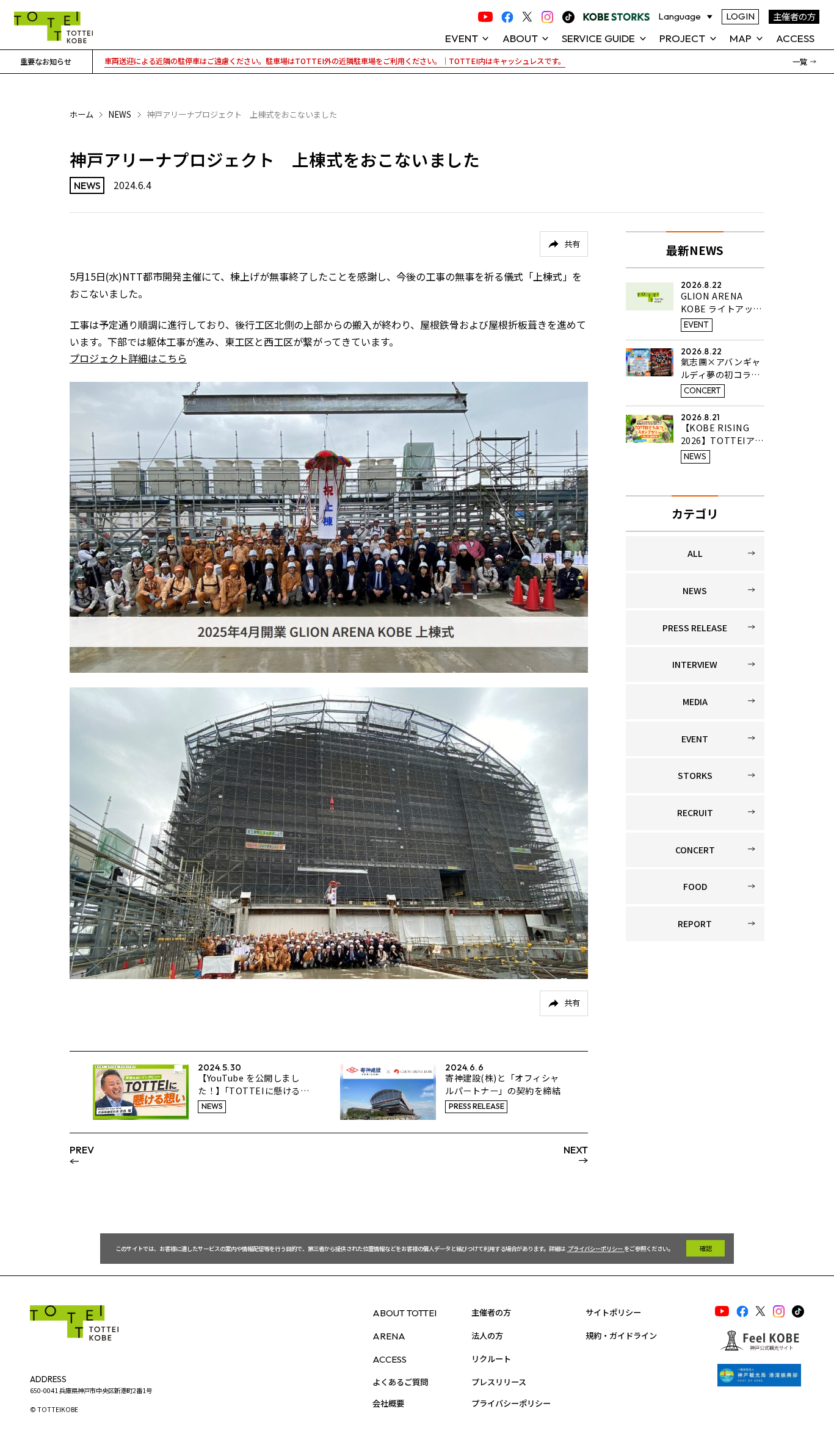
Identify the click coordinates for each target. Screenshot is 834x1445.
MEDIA (695, 701)
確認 (705, 1248)
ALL (695, 553)
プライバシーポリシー (595, 1248)
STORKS (695, 775)
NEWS (119, 114)
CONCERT (695, 850)
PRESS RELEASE (694, 628)
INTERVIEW (694, 664)
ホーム (81, 114)
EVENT (694, 739)
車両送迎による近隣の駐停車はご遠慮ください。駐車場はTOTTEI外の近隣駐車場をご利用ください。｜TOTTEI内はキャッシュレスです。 (334, 61)
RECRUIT (695, 812)
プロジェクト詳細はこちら (128, 358)
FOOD (695, 886)
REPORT (695, 923)
